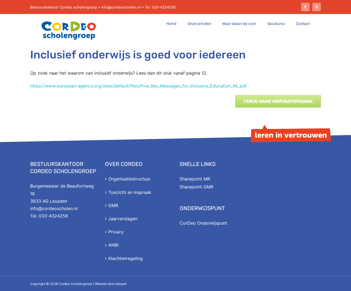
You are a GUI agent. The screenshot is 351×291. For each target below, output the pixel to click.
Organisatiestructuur (129, 179)
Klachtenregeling (125, 258)
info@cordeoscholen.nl (121, 7)
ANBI (113, 245)
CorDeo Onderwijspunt (203, 223)
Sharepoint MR (195, 179)
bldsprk (121, 284)
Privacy (116, 232)
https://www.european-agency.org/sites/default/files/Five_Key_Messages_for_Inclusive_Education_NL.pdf (138, 86)
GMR (113, 205)
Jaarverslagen (122, 218)
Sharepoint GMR (196, 187)
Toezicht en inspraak (129, 192)
